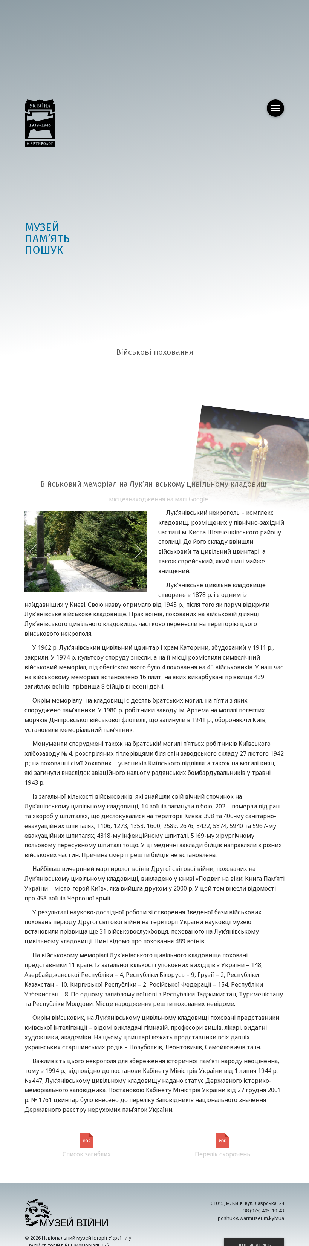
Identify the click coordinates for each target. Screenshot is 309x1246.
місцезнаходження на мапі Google (158, 499)
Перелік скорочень (222, 1154)
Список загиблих (87, 1154)
